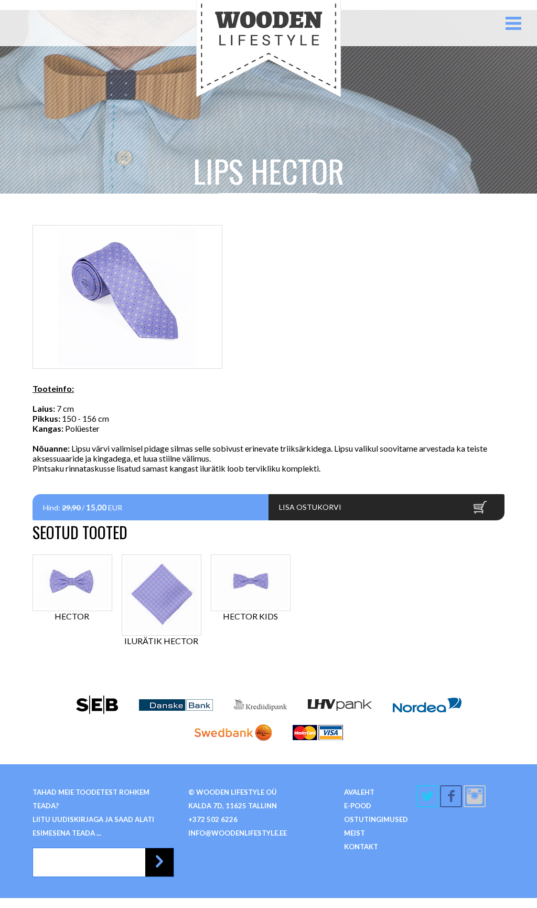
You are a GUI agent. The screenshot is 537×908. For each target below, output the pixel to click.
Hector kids (250, 616)
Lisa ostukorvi (310, 507)
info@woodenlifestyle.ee (237, 833)
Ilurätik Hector (161, 641)
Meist (354, 833)
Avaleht (359, 792)
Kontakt (361, 846)
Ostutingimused (376, 819)
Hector (72, 616)
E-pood (357, 806)
